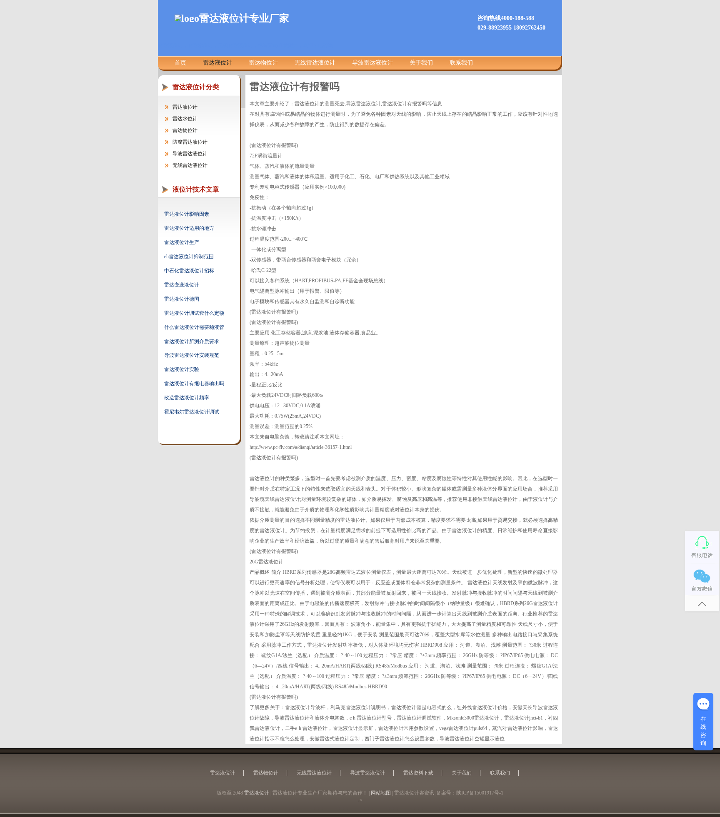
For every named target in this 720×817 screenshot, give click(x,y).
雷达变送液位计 (181, 285)
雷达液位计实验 (181, 369)
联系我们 (461, 63)
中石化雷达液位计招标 (189, 271)
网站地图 (381, 793)
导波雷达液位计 (372, 63)
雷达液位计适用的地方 (189, 228)
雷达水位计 (185, 119)
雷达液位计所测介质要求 (191, 341)
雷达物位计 (263, 63)
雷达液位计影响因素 (186, 214)
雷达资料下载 (418, 773)
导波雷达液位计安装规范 (191, 355)
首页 (180, 63)
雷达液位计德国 (181, 299)
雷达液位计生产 (181, 242)
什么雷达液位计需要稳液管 (194, 327)
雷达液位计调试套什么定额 (194, 313)
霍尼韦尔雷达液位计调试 (191, 412)
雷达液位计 (217, 63)
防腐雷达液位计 (190, 142)
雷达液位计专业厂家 (244, 18)
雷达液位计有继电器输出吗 (194, 383)
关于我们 (421, 63)
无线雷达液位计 (315, 63)
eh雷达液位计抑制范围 (189, 256)
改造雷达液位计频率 (186, 398)
